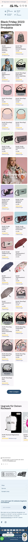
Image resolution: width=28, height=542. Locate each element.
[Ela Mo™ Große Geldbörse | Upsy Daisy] (7, 138)
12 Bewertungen (19, 284)
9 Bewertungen (5, 360)
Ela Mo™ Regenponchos (14, 174)
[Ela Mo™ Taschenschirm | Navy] (7, 267)
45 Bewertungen (5, 209)
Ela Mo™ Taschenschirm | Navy (6, 277)
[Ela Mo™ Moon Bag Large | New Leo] (7, 345)
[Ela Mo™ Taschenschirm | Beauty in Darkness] (7, 37)
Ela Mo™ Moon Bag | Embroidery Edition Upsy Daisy (21, 74)
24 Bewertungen (19, 207)
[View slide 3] (5, 464)
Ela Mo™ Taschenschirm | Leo (6, 303)
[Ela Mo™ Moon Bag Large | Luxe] (20, 345)
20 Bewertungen (19, 154)
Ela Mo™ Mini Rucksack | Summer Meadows (21, 47)
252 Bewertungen (6, 81)
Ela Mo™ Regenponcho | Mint (6, 74)
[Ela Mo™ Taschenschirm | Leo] (7, 293)
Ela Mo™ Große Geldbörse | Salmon (6, 228)
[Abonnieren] (24, 507)
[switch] (24, 540)
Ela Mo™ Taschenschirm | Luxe (20, 277)
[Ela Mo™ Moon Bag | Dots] (7, 369)
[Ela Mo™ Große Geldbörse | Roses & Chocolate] (20, 218)
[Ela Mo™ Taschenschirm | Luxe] (20, 267)
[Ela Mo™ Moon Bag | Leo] (7, 90)
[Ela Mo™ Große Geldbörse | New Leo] (20, 138)
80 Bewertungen (5, 105)
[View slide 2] (3, 464)
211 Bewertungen (19, 105)
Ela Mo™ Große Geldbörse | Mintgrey (19, 201)
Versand (20, 537)
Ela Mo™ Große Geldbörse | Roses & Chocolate (20, 228)
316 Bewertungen (19, 54)
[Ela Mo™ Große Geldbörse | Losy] (7, 243)
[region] (14, 427)
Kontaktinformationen (14, 539)
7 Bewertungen (5, 309)
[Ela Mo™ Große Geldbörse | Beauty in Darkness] (7, 191)
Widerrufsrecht (4, 537)
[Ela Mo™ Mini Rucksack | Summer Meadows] (20, 37)
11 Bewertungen (5, 234)
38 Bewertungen (5, 384)
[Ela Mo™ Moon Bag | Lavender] (7, 114)
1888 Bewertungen (12, 438)
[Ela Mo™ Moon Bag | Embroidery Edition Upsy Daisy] (20, 64)
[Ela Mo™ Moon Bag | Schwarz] (20, 90)
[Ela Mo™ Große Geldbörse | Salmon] (7, 218)
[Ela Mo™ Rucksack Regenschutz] (11, 422)
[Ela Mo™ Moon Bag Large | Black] (20, 318)
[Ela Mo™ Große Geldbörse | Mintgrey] (20, 191)
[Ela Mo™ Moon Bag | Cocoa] (20, 114)
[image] (14, 474)
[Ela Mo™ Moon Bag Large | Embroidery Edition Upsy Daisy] (7, 318)
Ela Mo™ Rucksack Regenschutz (10, 434)
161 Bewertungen (6, 55)
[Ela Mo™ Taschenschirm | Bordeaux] (20, 243)
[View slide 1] (2, 464)
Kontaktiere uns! (12, 460)
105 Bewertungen (6, 129)
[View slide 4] (7, 464)
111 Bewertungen (19, 129)
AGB (17, 537)
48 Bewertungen (5, 154)
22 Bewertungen (5, 258)
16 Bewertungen (19, 308)
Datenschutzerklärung (6, 517)
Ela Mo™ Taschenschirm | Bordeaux (20, 253)
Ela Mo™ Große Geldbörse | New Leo (20, 148)
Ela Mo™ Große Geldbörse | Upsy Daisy (6, 148)
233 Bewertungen (19, 81)
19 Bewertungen (5, 336)
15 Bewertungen (19, 234)
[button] (23, 5)
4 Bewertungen (5, 284)
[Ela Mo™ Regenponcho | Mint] (7, 64)
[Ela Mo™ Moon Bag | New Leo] (20, 293)
